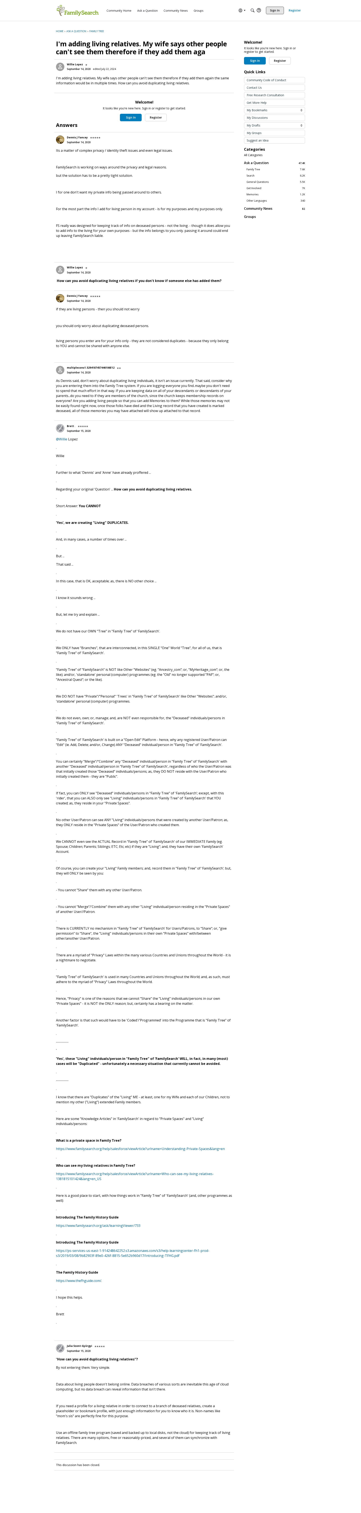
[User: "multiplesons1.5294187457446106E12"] (60, 370)
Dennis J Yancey (77, 137)
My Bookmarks (274, 110)
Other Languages (276, 201)
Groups (250, 217)
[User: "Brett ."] (60, 428)
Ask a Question (274, 163)
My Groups (254, 133)
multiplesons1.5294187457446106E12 (90, 367)
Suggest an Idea (257, 140)
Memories (276, 194)
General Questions (276, 182)
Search (276, 176)
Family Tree (276, 169)
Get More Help (257, 103)
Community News (274, 208)
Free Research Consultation (265, 95)
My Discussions (257, 118)
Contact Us (254, 88)
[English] (78, 10)
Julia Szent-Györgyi (79, 1346)
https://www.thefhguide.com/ (78, 1280)
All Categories (253, 155)
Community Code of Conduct (266, 80)
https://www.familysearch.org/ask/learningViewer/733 (98, 1225)
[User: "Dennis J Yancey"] (60, 139)
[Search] (252, 10)
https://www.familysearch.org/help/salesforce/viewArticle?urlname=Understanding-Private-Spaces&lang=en (140, 1148)
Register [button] (156, 117)
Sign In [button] (131, 117)
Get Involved (276, 188)
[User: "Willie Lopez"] (60, 67)
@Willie (61, 439)
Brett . (71, 426)
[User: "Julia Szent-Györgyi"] (60, 1348)
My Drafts (274, 125)
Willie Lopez (75, 64)
